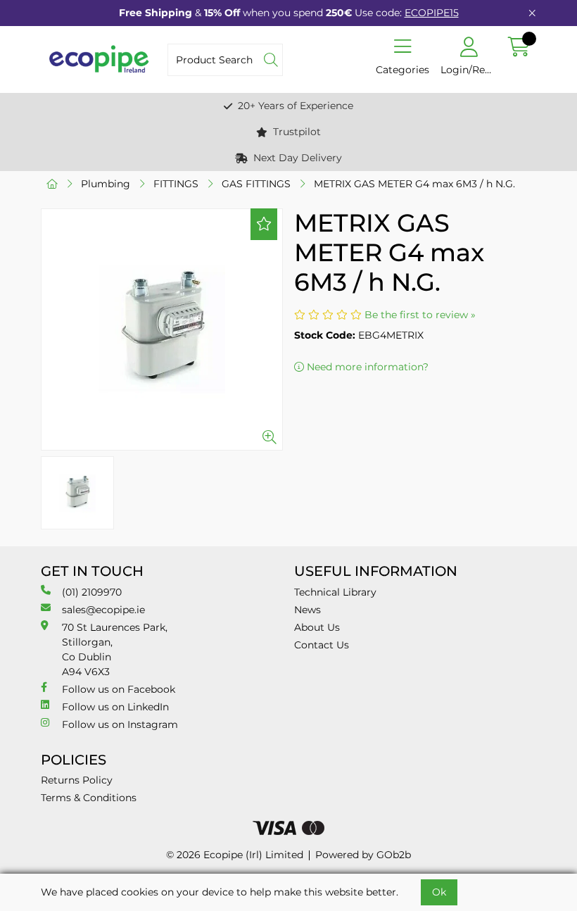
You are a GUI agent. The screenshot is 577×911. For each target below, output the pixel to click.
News (307, 609)
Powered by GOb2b (363, 854)
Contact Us (321, 645)
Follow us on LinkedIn (115, 706)
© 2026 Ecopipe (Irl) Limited (234, 854)
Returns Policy (77, 780)
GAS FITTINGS (256, 183)
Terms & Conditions (89, 797)
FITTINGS (175, 183)
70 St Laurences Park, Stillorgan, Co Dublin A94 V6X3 (114, 649)
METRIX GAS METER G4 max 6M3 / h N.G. (414, 183)
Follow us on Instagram (120, 724)
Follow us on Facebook (118, 689)
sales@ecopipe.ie (103, 609)
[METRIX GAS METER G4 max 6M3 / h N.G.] (162, 329)
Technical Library (335, 592)
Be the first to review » (420, 314)
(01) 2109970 (92, 592)
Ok (439, 892)
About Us (317, 627)
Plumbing (105, 183)
